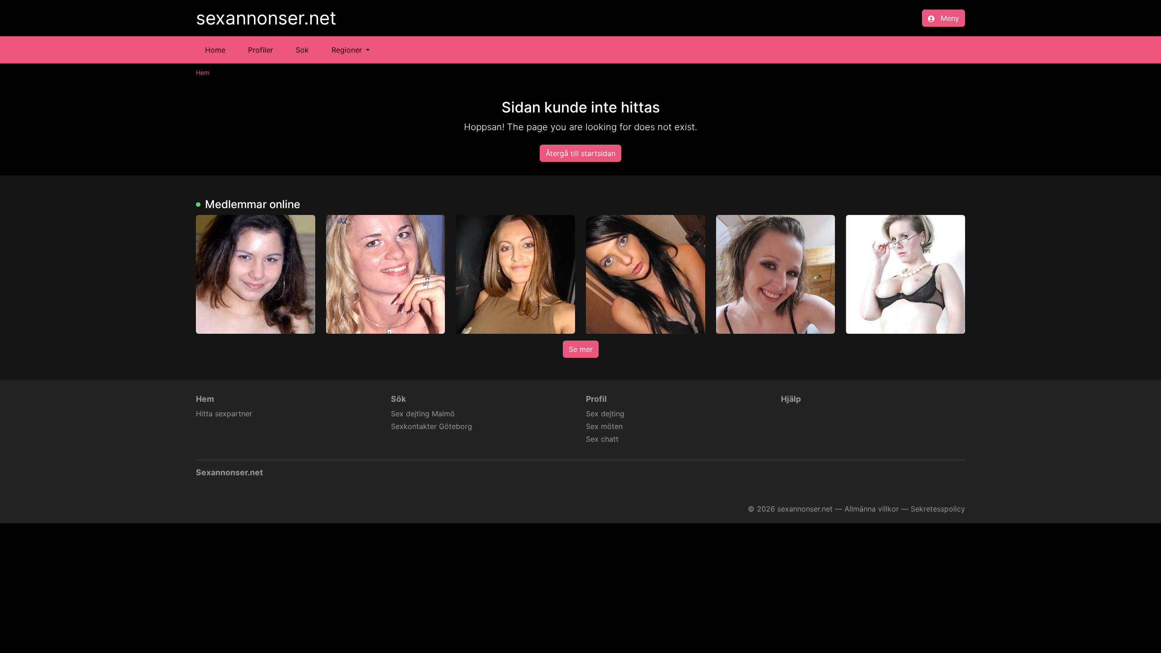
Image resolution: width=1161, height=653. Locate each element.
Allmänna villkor (871, 508)
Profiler (260, 49)
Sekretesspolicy (938, 508)
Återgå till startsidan (580, 153)
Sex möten (604, 426)
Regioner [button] (348, 49)
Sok (302, 49)
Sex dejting (605, 413)
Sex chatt (602, 438)
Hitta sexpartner (224, 413)
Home (215, 49)
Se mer (581, 349)
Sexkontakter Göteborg (431, 426)
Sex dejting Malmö (423, 413)
